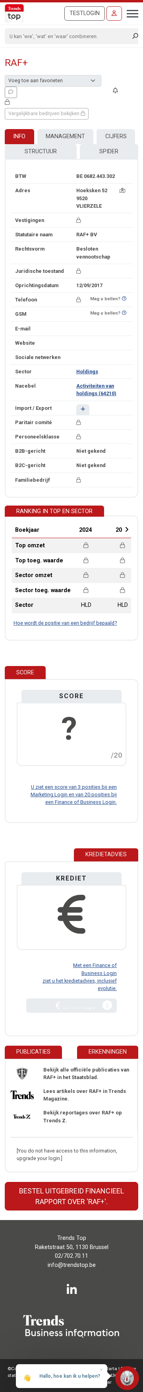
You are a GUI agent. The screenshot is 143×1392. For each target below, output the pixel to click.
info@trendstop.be (72, 1265)
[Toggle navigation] (130, 12)
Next (126, 529)
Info (19, 136)
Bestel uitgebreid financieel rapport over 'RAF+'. (71, 1196)
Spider (108, 151)
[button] (82, 409)
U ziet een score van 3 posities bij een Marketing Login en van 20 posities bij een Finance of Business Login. (74, 794)
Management (65, 136)
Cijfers (116, 136)
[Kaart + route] (122, 190)
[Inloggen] (114, 13)
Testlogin (85, 13)
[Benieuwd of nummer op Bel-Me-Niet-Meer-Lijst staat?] (124, 298)
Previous (64, 529)
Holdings (87, 372)
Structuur (41, 151)
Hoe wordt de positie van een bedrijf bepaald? (65, 623)
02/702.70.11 (71, 1256)
